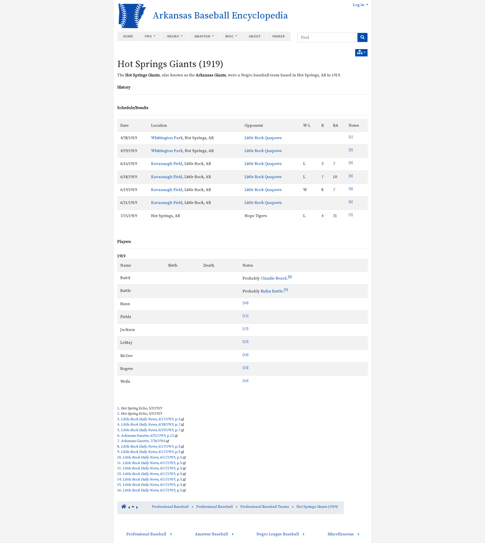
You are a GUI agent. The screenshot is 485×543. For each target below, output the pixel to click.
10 (245, 303)
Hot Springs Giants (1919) (170, 64)
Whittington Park (167, 137)
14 (245, 355)
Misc (229, 36)
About (255, 36)
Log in (359, 4)
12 (245, 329)
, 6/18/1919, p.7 (150, 424)
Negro (173, 36)
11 (245, 316)
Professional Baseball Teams (264, 507)
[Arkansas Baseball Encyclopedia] (130, 15)
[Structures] (361, 53)
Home (128, 36)
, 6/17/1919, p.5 (150, 419)
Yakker (278, 36)
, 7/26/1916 (143, 441)
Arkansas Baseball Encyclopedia (220, 16)
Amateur (202, 36)
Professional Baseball (170, 507)
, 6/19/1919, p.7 (150, 430)
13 (245, 342)
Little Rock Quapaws (263, 137)
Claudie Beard (274, 278)
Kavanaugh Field (166, 163)
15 (245, 368)
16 (245, 381)
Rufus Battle (272, 291)
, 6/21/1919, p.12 (147, 435)
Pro (149, 36)
